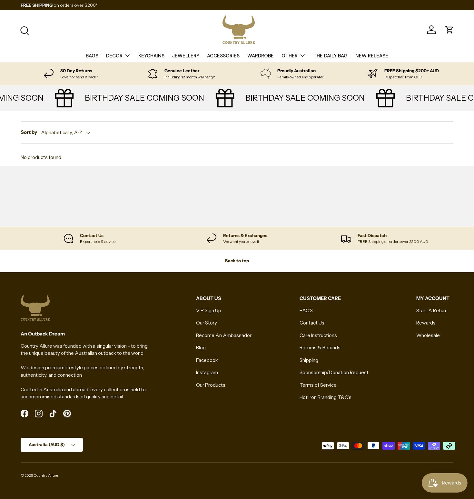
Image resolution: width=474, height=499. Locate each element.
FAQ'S (306, 310)
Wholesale (428, 335)
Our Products (210, 385)
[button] (449, 30)
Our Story (206, 323)
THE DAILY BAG (330, 56)
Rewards (426, 323)
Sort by (29, 132)
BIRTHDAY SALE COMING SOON (141, 98)
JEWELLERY (185, 56)
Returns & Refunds (320, 347)
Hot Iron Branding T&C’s (325, 397)
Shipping (309, 360)
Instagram (207, 372)
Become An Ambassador (224, 335)
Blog (201, 347)
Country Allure (46, 475)
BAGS (92, 56)
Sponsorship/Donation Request (334, 372)
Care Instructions (318, 335)
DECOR (114, 56)
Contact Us (312, 323)
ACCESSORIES (223, 56)
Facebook (207, 360)
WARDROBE (260, 56)
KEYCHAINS (151, 56)
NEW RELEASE (371, 56)
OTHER (289, 56)
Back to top (237, 260)
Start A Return (432, 310)
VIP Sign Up (208, 310)
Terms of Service (318, 385)
